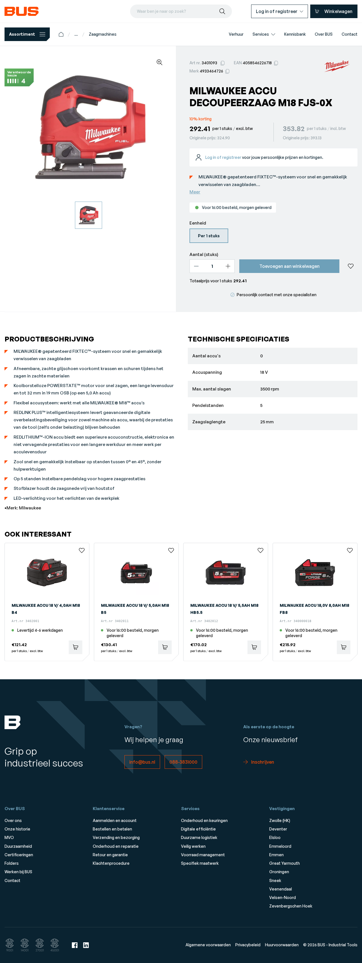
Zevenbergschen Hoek (290, 906)
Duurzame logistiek (199, 837)
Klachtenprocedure (111, 863)
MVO (9, 837)
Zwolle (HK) (279, 820)
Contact (12, 880)
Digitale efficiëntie (198, 829)
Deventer (278, 829)
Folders (12, 863)
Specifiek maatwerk (200, 863)
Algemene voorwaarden (208, 944)
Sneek (275, 880)
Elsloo (275, 837)
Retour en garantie (110, 854)
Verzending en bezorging (116, 837)
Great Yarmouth (284, 863)
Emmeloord (280, 846)
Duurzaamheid (18, 846)
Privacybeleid (247, 944)
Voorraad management (203, 854)
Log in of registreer (223, 157)
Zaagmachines (103, 34)
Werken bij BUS (18, 871)
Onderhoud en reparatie (116, 846)
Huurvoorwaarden (282, 944)
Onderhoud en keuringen (204, 820)
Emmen (276, 854)
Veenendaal (280, 889)
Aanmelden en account (115, 820)
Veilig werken (193, 846)
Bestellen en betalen (112, 829)
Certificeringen (19, 854)
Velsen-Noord (282, 897)
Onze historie (17, 829)
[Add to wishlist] (351, 266)
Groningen (279, 871)
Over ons (13, 820)
